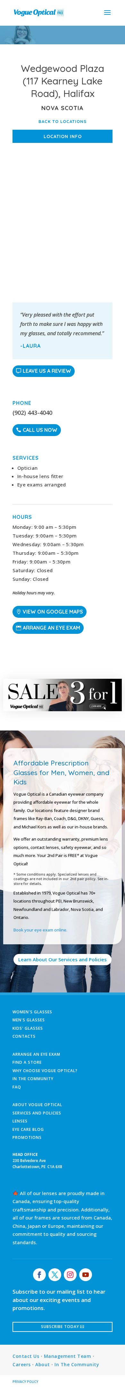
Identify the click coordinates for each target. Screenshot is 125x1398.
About (42, 1364)
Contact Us (26, 1356)
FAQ (17, 1087)
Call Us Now (40, 430)
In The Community (33, 1078)
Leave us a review (47, 371)
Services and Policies (37, 1113)
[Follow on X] (54, 1274)
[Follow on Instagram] (70, 1274)
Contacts (24, 1036)
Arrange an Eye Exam (51, 628)
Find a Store (27, 1062)
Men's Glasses (29, 1020)
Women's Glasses (32, 1012)
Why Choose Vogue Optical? (45, 1070)
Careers (22, 1364)
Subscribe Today (60, 1326)
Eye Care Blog (28, 1129)
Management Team (67, 1356)
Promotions (27, 1137)
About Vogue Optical (37, 1104)
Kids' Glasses (28, 1028)
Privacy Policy (25, 1381)
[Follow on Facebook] (39, 1274)
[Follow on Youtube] (85, 1274)
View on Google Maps (53, 611)
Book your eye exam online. (40, 930)
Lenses (20, 1121)
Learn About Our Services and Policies (62, 959)
